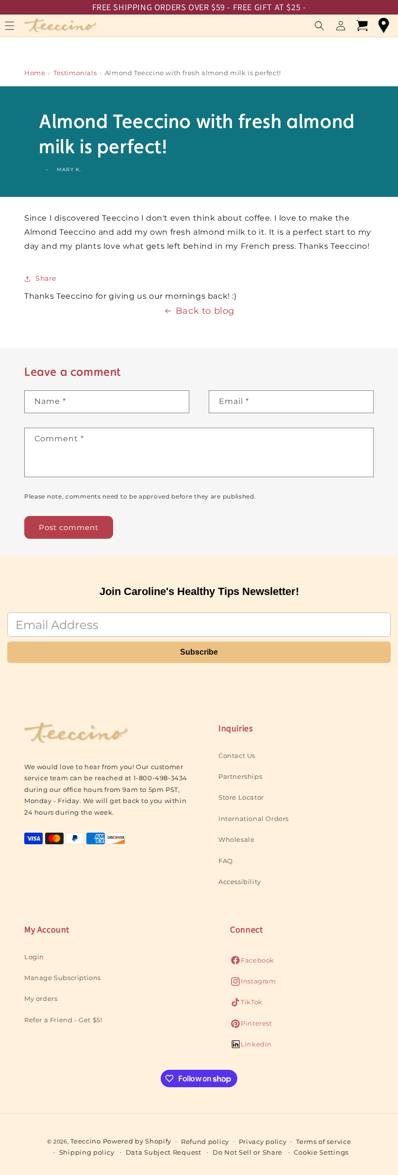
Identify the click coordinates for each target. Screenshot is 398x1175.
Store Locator (241, 797)
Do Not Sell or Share (247, 1152)
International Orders (253, 818)
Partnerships (240, 776)
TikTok (246, 1004)
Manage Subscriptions (62, 978)
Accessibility (239, 881)
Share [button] (45, 278)
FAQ (225, 861)
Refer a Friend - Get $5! (63, 1020)
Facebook (252, 962)
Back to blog (205, 311)
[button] (319, 25)
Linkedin (251, 1046)
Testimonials (75, 73)
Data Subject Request (163, 1152)
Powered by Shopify (137, 1141)
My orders (40, 998)
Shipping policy (87, 1152)
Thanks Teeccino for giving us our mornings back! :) (130, 296)
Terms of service (323, 1141)
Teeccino (85, 1141)
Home (34, 73)
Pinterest (251, 1025)
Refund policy (205, 1141)
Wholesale (236, 839)
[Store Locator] (383, 25)
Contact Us (236, 755)
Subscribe (199, 652)
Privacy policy (263, 1141)
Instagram (253, 983)
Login (34, 957)
